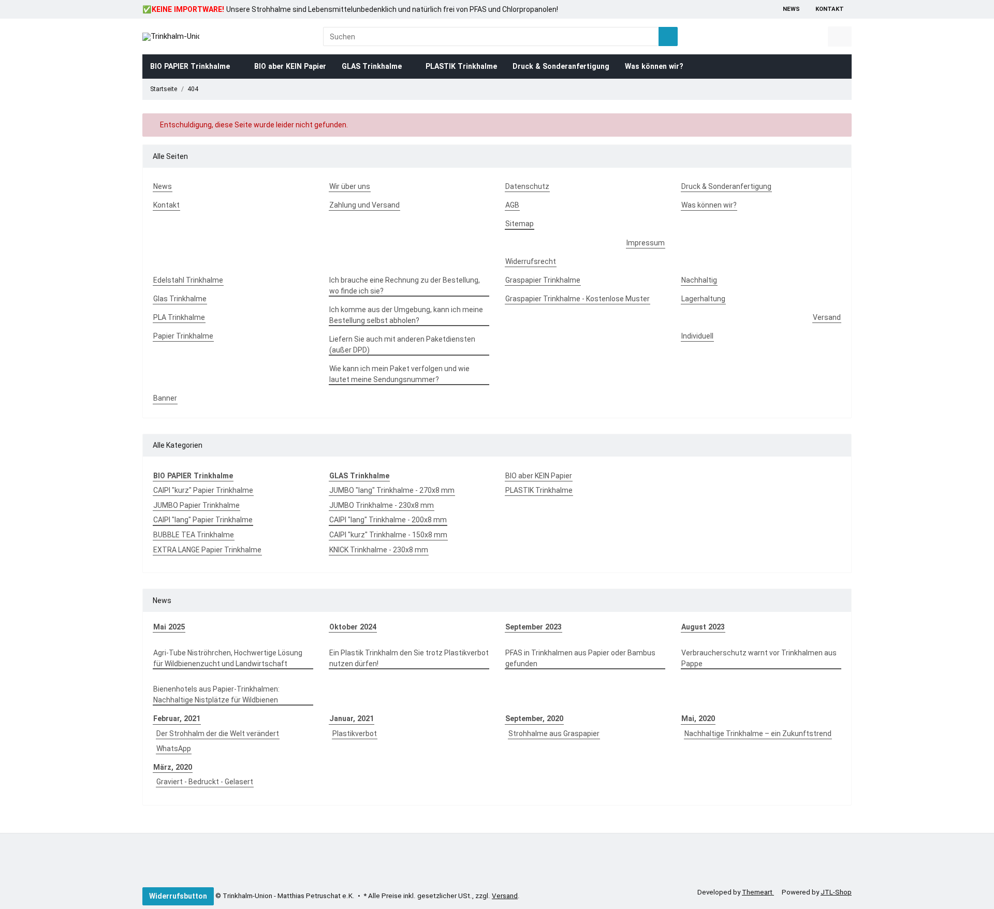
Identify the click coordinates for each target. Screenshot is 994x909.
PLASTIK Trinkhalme (539, 490)
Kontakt (829, 9)
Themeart (758, 892)
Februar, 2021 (176, 718)
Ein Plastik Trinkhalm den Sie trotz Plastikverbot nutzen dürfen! (409, 658)
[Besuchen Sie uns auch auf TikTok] (163, 862)
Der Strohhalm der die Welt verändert (217, 733)
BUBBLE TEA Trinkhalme (193, 535)
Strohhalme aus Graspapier (554, 733)
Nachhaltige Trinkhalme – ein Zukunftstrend (757, 733)
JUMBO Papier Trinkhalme (196, 505)
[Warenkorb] (840, 36)
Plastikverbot (354, 733)
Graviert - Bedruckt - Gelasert (204, 782)
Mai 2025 (169, 627)
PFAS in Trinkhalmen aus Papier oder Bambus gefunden (580, 658)
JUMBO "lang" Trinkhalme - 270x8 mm (392, 490)
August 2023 (703, 627)
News (791, 9)
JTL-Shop (836, 892)
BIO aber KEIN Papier (538, 476)
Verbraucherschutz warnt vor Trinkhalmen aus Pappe (759, 658)
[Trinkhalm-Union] (170, 37)
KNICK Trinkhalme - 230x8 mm (378, 550)
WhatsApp (173, 748)
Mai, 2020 (698, 718)
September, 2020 (534, 718)
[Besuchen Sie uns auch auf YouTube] (194, 862)
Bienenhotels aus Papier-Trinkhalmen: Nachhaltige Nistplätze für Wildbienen (216, 694)
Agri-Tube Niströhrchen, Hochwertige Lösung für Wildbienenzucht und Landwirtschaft (227, 658)
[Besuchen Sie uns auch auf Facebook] (148, 862)
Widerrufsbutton (178, 896)
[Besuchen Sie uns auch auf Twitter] (179, 862)
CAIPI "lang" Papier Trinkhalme (203, 520)
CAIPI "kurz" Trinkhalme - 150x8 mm (388, 535)
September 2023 (533, 627)
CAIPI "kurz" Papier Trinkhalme (203, 490)
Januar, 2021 (351, 718)
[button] (805, 36)
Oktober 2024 (352, 627)
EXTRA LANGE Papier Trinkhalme (207, 550)
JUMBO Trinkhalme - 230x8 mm (381, 505)
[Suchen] (668, 36)
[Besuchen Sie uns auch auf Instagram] (209, 862)
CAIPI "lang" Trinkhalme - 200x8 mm (388, 520)
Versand (505, 896)
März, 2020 (172, 767)
